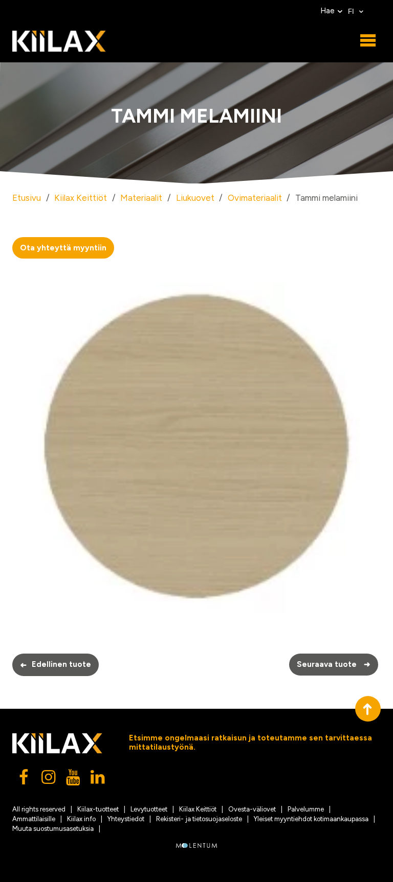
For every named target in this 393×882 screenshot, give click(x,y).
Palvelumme (306, 809)
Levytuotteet (148, 809)
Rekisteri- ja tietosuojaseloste (199, 819)
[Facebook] (24, 780)
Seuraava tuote (333, 664)
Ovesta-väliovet (252, 809)
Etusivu (26, 198)
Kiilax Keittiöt (80, 198)
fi (352, 11)
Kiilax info (81, 819)
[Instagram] (49, 780)
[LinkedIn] (98, 780)
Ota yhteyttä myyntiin (63, 247)
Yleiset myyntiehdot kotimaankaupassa (311, 819)
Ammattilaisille (33, 819)
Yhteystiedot (125, 819)
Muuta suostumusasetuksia (53, 828)
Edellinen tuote (55, 665)
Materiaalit (141, 198)
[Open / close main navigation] (368, 41)
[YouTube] (73, 780)
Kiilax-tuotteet (98, 809)
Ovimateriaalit (255, 198)
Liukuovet (195, 198)
